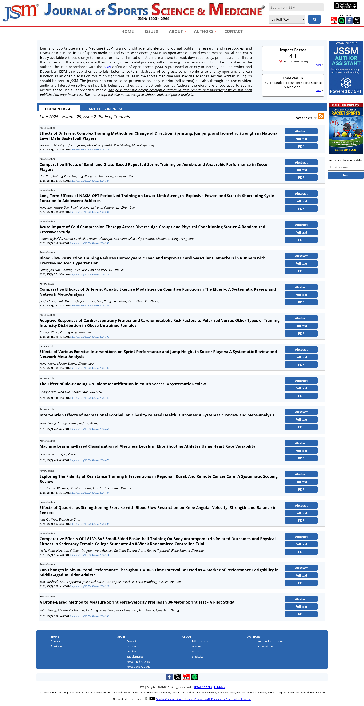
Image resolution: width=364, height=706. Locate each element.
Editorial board (201, 641)
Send (345, 175)
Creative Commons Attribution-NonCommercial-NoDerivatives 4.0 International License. (203, 699)
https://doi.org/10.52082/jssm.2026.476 (89, 460)
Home (55, 636)
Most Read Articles (138, 661)
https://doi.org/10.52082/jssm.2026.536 (89, 616)
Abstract (301, 131)
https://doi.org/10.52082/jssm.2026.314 (89, 149)
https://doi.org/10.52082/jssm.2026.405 (89, 368)
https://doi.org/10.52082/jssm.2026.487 (89, 492)
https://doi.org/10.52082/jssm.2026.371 (89, 274)
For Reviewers (266, 646)
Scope (195, 651)
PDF (301, 146)
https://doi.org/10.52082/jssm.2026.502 (89, 524)
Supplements (135, 656)
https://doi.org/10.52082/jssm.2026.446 (89, 398)
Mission (197, 646)
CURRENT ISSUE (59, 109)
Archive (131, 651)
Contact (55, 641)
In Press (131, 646)
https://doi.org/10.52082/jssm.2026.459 (89, 429)
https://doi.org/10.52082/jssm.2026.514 (89, 555)
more (318, 64)
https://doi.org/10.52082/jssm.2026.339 (89, 212)
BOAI (107, 66)
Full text (301, 139)
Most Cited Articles (138, 666)
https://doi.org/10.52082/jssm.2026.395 (89, 337)
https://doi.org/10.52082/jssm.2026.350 (89, 243)
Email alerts (58, 646)
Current (131, 641)
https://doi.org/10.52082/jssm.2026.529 (89, 586)
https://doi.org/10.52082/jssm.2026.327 (89, 181)
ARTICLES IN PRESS (105, 109)
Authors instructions (270, 641)
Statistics (197, 656)
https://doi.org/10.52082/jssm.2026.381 (89, 305)
